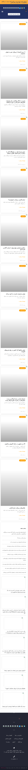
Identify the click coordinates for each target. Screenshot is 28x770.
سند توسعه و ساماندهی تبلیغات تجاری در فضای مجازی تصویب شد (14, 564)
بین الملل (20, 742)
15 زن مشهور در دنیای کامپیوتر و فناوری (15, 444)
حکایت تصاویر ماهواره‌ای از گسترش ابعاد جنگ (16, 590)
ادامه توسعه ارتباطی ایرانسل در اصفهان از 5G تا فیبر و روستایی (14, 572)
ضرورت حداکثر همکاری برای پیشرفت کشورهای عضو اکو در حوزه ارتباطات (15, 101)
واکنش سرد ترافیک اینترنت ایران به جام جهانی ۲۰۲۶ (14, 652)
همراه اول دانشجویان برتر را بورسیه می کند (18, 542)
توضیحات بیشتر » (22, 60)
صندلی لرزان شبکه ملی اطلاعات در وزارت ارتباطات (16, 554)
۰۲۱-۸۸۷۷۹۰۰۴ (14, 759)
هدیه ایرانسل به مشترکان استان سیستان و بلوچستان (16, 546)
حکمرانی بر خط (18, 735)
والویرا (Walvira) (3, 767)
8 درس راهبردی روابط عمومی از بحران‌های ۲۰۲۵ (15, 633)
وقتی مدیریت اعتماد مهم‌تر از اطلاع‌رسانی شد (16, 631)
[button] (2, 11)
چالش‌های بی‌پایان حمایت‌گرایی (17, 508)
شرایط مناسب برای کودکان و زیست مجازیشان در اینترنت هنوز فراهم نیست (15, 399)
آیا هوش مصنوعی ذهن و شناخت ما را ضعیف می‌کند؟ (14, 670)
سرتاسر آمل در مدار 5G (21, 537)
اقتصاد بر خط (9, 735)
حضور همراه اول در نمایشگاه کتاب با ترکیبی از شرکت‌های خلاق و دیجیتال (15, 152)
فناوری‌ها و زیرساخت (18, 738)
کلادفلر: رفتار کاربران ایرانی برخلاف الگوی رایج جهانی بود (13, 650)
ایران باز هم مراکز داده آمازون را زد (18, 592)
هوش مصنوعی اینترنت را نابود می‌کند (15, 294)
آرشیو (14, 742)
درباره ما (8, 742)
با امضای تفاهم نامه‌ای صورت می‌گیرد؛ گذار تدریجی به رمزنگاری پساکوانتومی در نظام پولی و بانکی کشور (14, 2)
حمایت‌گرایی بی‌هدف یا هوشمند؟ (16, 200)
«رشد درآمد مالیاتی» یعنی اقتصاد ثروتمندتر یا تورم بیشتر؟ (13, 706)
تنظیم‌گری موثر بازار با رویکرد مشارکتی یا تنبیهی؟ (15, 688)
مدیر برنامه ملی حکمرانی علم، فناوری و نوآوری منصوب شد (15, 568)
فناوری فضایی (8, 738)
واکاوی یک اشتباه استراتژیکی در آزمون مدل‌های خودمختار (13, 610)
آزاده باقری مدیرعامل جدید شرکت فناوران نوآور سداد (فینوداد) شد (14, 550)
